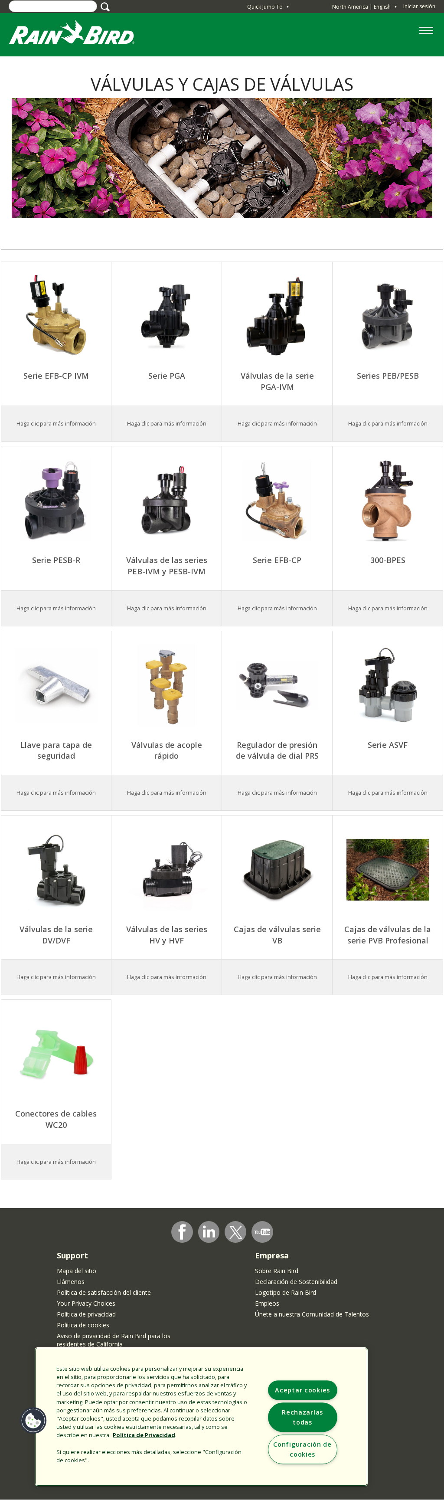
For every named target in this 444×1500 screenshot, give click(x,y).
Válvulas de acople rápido (166, 750)
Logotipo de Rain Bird (285, 1292)
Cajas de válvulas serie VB (277, 935)
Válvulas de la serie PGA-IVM (277, 381)
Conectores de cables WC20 (56, 1119)
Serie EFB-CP (277, 560)
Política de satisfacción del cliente (104, 1292)
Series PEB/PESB (388, 375)
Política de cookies (83, 1325)
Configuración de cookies (302, 1449)
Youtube (262, 1232)
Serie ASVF (388, 745)
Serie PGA (166, 375)
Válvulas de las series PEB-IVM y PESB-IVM (166, 565)
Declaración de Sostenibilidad (296, 1281)
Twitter (235, 1232)
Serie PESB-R (56, 560)
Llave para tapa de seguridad (56, 750)
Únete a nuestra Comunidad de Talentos (312, 1314)
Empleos (267, 1303)
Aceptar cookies (302, 1390)
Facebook (182, 1232)
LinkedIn (209, 1231)
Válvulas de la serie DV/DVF (56, 935)
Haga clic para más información (166, 423)
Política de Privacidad (144, 1435)
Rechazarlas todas (302, 1417)
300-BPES (387, 560)
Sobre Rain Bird (276, 1271)
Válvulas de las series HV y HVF (166, 935)
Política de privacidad (86, 1314)
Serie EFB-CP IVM (56, 375)
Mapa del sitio (76, 1271)
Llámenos (71, 1281)
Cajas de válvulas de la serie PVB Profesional (387, 935)
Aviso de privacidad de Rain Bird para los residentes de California (113, 1340)
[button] (33, 1420)
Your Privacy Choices (86, 1303)
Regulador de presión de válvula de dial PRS (277, 750)
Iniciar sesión (419, 6)
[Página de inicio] (80, 34)
